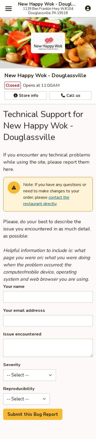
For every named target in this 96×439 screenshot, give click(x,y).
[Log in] (88, 8)
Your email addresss (24, 310)
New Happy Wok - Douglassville (48, 4)
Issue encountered (22, 334)
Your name (14, 286)
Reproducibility (18, 389)
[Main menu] (8, 8)
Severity (11, 365)
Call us (72, 95)
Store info (28, 95)
